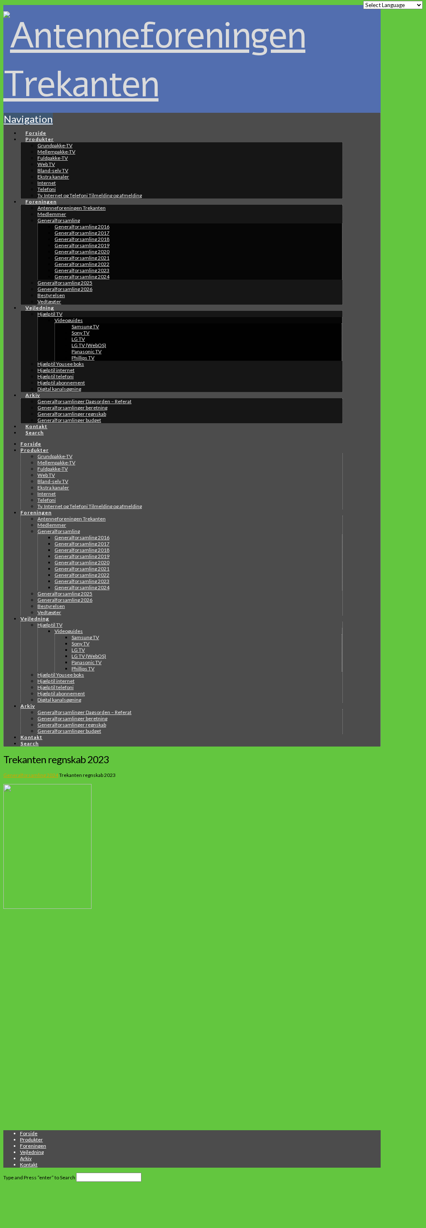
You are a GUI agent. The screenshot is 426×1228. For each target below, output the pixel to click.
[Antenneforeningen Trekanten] (173, 84)
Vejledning (32, 1152)
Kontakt (28, 1164)
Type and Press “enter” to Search (39, 1177)
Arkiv (26, 1158)
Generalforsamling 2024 (30, 775)
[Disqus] (173, 1020)
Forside (28, 1133)
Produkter (31, 1139)
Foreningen (33, 1146)
